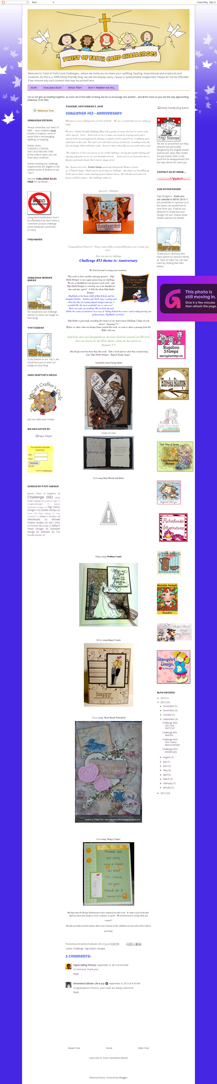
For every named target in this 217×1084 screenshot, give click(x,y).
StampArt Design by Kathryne (43, 530)
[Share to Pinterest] (140, 944)
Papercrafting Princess (84, 965)
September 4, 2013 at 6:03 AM (112, 965)
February (168, 783)
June (165, 765)
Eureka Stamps (49, 510)
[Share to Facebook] (137, 944)
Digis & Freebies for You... (101, 87)
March (166, 778)
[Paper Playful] (44, 436)
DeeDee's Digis (51, 501)
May (165, 770)
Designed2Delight (34, 504)
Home (34, 87)
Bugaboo (51, 493)
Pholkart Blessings (39, 525)
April (165, 774)
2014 (163, 697)
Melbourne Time (45, 111)
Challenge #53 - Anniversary (171, 750)
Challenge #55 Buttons (170, 734)
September (169, 719)
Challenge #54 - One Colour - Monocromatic (171, 742)
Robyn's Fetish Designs (43, 527)
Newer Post (74, 1048)
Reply (76, 973)
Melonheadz (33, 519)
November (169, 710)
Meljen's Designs (48, 516)
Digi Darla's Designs (95, 948)
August (167, 757)
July (165, 761)
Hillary (99, 640)
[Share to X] (134, 944)
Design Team (74, 87)
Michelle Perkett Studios (43, 521)
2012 (163, 793)
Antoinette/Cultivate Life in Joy (88, 983)
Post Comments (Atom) (115, 1057)
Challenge (78, 948)
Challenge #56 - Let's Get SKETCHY (171, 725)
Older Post (143, 1048)
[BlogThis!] (130, 944)
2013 (163, 702)
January (167, 787)
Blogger (123, 1077)
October (167, 714)
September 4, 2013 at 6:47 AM (124, 983)
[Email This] (127, 944)
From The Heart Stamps (39, 513)
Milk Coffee (54, 522)
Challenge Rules (52, 87)
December (169, 706)
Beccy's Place (34, 493)
